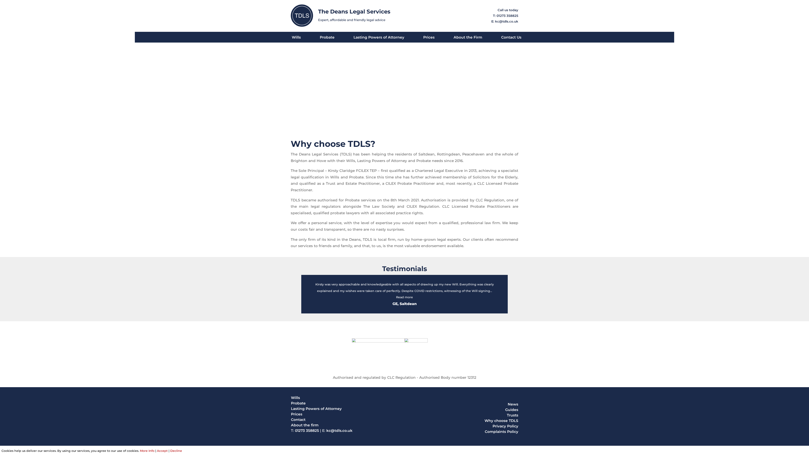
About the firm (305, 425)
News (513, 404)
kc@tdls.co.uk (506, 21)
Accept (162, 451)
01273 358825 (507, 16)
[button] (404, 297)
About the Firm (468, 37)
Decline (176, 451)
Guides (511, 410)
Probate (327, 37)
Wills (296, 37)
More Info (147, 451)
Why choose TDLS (501, 421)
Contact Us (511, 37)
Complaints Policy (501, 432)
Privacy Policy (505, 426)
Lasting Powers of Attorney (379, 37)
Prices (429, 37)
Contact (298, 420)
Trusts (512, 415)
